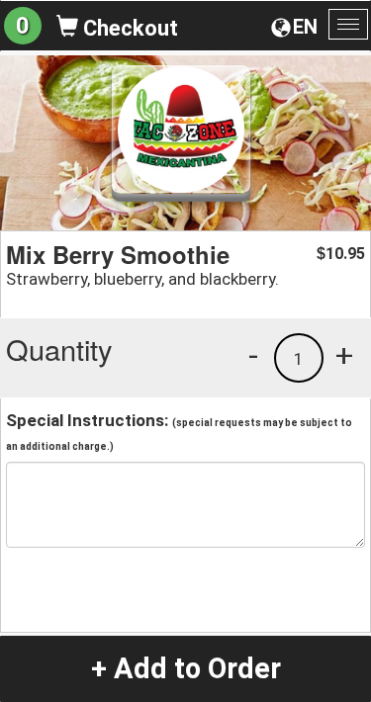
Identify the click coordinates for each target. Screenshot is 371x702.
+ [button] (344, 355)
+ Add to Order (186, 668)
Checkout (128, 28)
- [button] (253, 355)
